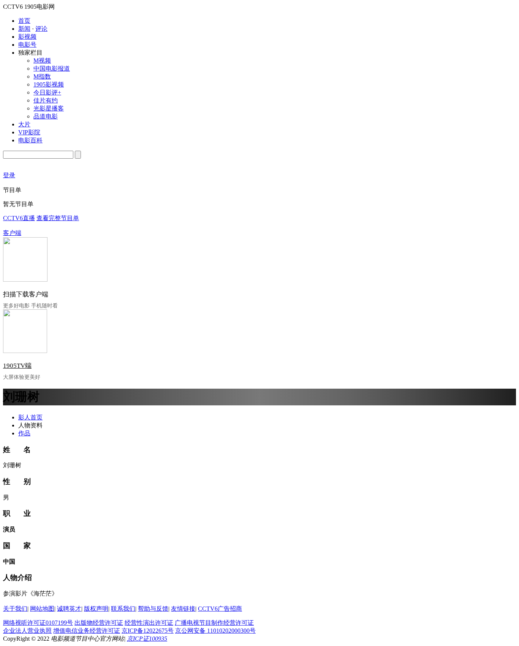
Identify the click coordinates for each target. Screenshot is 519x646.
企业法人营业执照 (27, 630)
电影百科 (30, 140)
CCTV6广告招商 (220, 608)
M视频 (42, 60)
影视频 (27, 36)
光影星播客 (48, 108)
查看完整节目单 (57, 218)
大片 (24, 124)
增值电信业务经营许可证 (86, 630)
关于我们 (15, 608)
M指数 (42, 76)
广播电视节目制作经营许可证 (214, 622)
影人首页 (30, 417)
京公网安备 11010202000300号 (215, 630)
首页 (24, 20)
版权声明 (96, 608)
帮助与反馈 (153, 608)
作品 (24, 433)
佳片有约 (45, 100)
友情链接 (183, 608)
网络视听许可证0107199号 (38, 622)
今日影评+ (47, 92)
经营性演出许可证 (149, 622)
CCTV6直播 (19, 218)
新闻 (24, 28)
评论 (41, 28)
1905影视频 (48, 84)
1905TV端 (17, 365)
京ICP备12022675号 (148, 630)
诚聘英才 (69, 608)
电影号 (27, 44)
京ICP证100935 (147, 638)
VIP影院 (29, 132)
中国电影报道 (51, 68)
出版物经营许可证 (98, 622)
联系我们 (123, 608)
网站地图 (42, 608)
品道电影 (45, 116)
